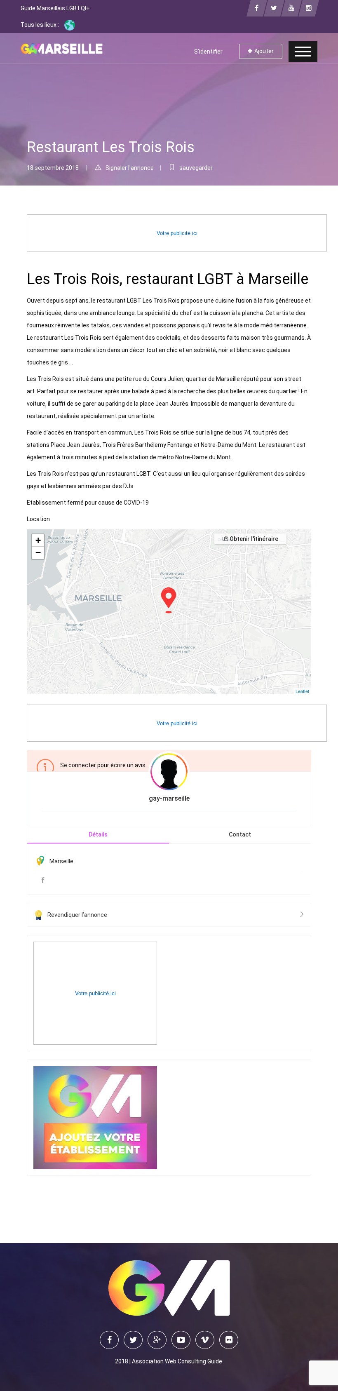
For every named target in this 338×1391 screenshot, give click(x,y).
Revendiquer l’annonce (77, 915)
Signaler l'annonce (130, 167)
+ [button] (38, 540)
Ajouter (264, 51)
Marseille (61, 861)
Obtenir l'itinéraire (253, 539)
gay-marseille (169, 798)
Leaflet (302, 691)
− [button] (38, 552)
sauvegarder (196, 167)
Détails (98, 834)
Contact (240, 834)
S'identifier (208, 51)
